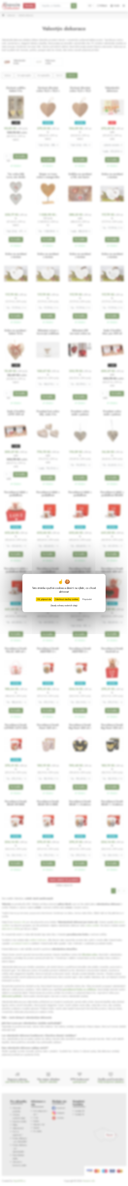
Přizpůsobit (87, 599)
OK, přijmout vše (44, 599)
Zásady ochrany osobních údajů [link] (63, 605)
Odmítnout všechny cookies (66, 599)
